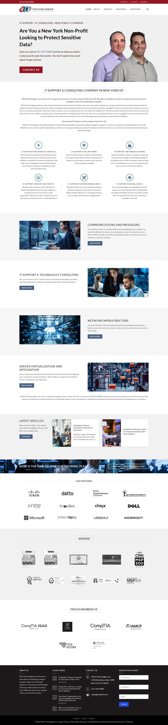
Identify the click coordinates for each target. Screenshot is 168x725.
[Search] (147, 9)
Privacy (66, 722)
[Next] (145, 435)
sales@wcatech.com (99, 694)
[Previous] (56, 435)
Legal (61, 722)
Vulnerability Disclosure (78, 722)
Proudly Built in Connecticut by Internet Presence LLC (107, 722)
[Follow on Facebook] (21, 698)
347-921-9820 (44, 51)
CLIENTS (134, 2)
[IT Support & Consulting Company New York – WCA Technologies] (36, 9)
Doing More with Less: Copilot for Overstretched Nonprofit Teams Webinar (134, 431)
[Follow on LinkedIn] (150, 3)
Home (88, 9)
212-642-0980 (27, 2)
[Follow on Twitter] (25, 698)
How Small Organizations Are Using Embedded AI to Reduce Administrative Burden (69, 698)
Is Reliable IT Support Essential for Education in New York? (83, 427)
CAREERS (143, 2)
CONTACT (124, 2)
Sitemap (130, 722)
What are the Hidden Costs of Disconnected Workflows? (69, 709)
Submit (124, 704)
